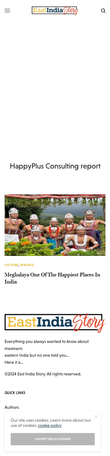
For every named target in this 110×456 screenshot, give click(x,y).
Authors (12, 407)
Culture (11, 265)
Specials (27, 265)
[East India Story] (55, 10)
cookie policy (50, 425)
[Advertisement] (55, 80)
